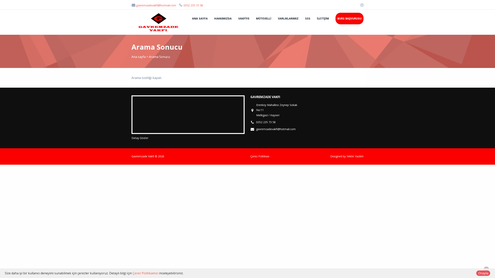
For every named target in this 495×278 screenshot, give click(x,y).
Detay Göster (139, 138)
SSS (307, 18)
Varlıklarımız (288, 18)
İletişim (323, 18)
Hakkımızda (223, 18)
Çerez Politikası (259, 156)
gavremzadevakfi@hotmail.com (155, 5)
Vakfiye (243, 18)
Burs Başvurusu (349, 18)
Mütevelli (263, 18)
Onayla (483, 273)
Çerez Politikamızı (145, 273)
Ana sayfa (200, 18)
